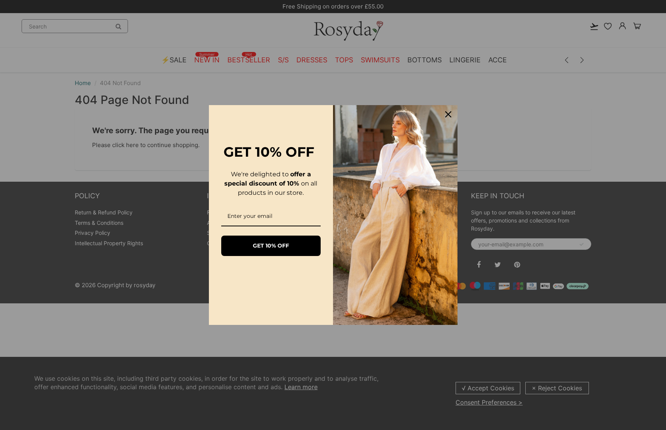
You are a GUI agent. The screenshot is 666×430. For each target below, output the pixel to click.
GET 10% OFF (271, 245)
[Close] (448, 114)
